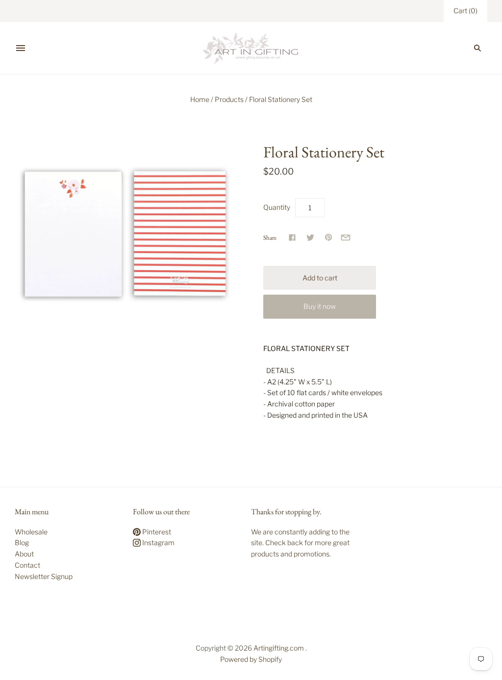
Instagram (158, 542)
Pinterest (156, 532)
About (24, 554)
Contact (27, 565)
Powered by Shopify (251, 659)
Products (229, 99)
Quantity (276, 207)
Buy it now (319, 306)
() (465, 10)
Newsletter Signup (44, 576)
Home (199, 99)
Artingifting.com (278, 648)
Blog (22, 542)
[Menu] (20, 48)
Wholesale (31, 532)
